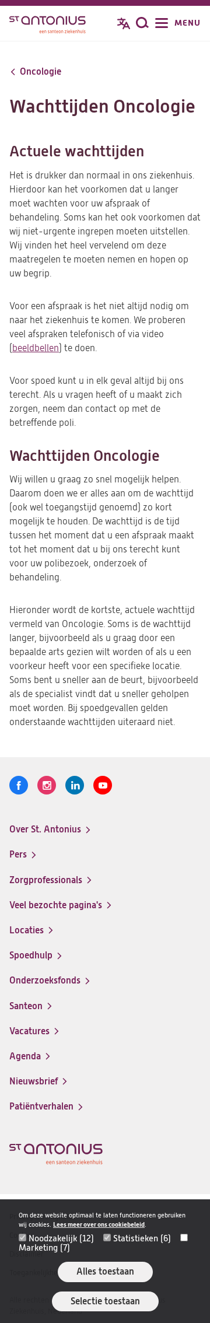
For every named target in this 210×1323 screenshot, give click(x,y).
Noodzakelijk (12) (61, 1238)
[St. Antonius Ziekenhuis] (47, 24)
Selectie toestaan (105, 1301)
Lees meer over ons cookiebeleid (99, 1224)
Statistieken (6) (142, 1238)
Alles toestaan (105, 1271)
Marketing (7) (44, 1247)
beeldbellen (35, 348)
